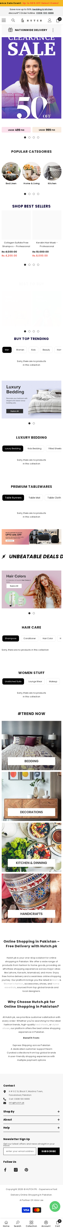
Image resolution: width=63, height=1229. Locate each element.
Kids (33, 349)
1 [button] (25, 194)
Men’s (55, 980)
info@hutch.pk (16, 1102)
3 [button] (34, 194)
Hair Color (48, 638)
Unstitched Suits (13, 681)
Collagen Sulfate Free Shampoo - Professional (16, 244)
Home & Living (31, 183)
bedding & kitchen (42, 9)
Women (20, 349)
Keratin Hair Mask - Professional (47, 244)
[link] (28, 30)
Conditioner (30, 638)
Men (7, 349)
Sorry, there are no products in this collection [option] (31, 363)
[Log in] (50, 20)
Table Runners (13, 497)
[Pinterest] (26, 1170)
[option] (11, 173)
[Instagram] (16, 1170)
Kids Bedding (34, 448)
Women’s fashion (13, 983)
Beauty (46, 349)
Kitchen (52, 183)
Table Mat (34, 497)
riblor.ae (38, 1200)
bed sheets (41, 1024)
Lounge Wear (35, 681)
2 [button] (29, 194)
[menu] (4, 20)
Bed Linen (11, 183)
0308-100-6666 (45, 13)
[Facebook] (5, 1170)
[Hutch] (16, 130)
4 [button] (38, 194)
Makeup (53, 681)
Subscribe (48, 1151)
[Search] (13, 20)
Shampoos (10, 638)
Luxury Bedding (13, 448)
